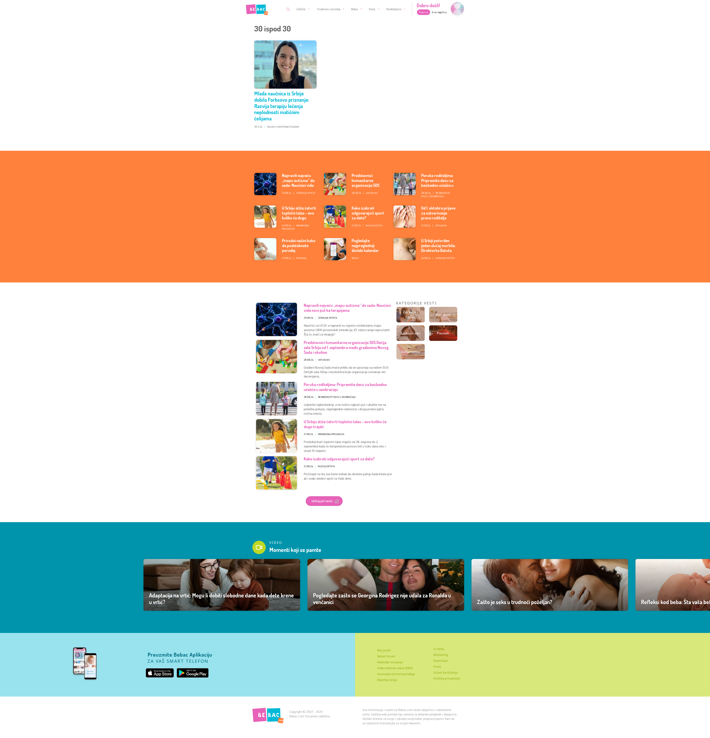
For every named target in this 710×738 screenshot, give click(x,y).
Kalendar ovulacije (390, 662)
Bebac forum (386, 656)
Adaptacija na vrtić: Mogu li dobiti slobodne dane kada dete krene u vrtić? (221, 598)
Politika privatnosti (446, 678)
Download (440, 661)
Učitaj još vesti (322, 501)
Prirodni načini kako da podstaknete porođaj (298, 245)
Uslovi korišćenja (445, 672)
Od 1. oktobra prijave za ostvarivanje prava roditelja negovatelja (438, 215)
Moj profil (384, 650)
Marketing (440, 655)
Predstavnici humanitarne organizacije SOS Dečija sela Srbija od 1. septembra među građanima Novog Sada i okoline (346, 347)
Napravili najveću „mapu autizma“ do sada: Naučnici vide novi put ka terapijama (298, 185)
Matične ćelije (387, 680)
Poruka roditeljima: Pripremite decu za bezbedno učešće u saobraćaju (437, 183)
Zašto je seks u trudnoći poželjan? (514, 601)
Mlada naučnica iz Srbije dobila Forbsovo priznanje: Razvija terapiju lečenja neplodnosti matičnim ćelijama (281, 106)
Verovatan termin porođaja (396, 674)
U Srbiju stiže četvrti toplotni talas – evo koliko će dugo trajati (299, 215)
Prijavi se (423, 12)
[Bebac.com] (257, 9)
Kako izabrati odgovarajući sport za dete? (368, 212)
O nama (438, 649)
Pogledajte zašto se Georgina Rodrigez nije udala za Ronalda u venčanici (382, 598)
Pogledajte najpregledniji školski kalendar (365, 245)
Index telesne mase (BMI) (395, 668)
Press (437, 667)
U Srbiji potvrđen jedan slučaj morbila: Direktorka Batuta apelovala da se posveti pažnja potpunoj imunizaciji (438, 252)
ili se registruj (439, 12)
